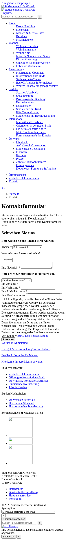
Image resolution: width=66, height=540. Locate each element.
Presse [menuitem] (19, 158)
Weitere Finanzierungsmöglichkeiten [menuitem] (37, 85)
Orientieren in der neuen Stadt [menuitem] (33, 125)
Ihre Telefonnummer (13, 295)
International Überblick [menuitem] (29, 122)
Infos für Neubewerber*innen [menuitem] (33, 56)
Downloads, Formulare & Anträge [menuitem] (36, 168)
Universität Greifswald (22, 399)
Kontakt (13, 181)
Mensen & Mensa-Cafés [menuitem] (30, 33)
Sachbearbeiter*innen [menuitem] (28, 79)
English (6, 13)
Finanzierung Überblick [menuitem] (30, 72)
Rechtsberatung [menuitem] (25, 102)
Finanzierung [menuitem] (16, 69)
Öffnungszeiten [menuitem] (25, 165)
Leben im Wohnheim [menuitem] (28, 66)
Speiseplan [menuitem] (22, 29)
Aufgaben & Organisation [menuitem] (31, 145)
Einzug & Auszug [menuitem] (26, 59)
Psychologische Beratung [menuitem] (30, 99)
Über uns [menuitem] (14, 138)
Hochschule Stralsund (21, 403)
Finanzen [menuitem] (21, 152)
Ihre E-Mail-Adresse (14, 291)
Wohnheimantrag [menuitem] (26, 49)
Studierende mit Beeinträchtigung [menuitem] (35, 115)
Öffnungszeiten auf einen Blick (27, 377)
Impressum (15, 498)
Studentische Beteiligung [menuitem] (30, 148)
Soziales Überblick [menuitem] (27, 92)
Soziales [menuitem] (13, 89)
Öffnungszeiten (18, 174)
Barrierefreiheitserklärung (23, 492)
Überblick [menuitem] (22, 142)
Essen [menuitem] (12, 23)
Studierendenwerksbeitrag (24, 384)
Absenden (8, 339)
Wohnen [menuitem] (14, 42)
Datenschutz (16, 488)
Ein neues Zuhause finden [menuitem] (31, 128)
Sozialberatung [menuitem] (24, 95)
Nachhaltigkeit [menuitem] (24, 39)
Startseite (14, 193)
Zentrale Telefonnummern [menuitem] (31, 161)
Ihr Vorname (9, 283)
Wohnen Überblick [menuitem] (27, 46)
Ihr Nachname (10, 287)
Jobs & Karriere (18, 387)
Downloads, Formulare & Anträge (28, 380)
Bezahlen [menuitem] (21, 36)
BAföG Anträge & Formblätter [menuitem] (34, 82)
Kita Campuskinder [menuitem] (27, 112)
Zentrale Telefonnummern (24, 178)
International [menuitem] (16, 118)
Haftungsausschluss (20, 495)
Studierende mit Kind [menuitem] (28, 109)
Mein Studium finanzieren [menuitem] (31, 132)
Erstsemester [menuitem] (23, 105)
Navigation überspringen (15, 3)
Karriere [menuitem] (21, 155)
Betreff (6, 259)
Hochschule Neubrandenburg (26, 406)
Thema (6, 247)
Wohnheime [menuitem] (23, 52)
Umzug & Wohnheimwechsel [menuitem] (33, 62)
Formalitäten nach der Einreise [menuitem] (33, 135)
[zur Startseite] (18, 8)
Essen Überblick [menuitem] (25, 26)
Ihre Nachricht (10, 267)
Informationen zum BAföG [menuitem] (32, 76)
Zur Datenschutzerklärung (32, 335)
